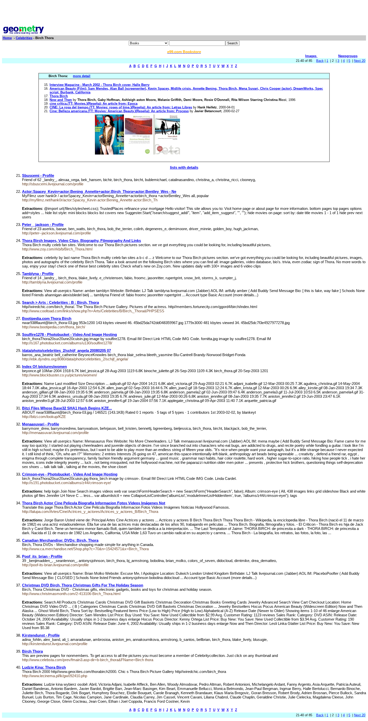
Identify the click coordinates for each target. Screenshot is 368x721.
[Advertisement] (184, 13)
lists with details (184, 167)
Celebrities (24, 38)
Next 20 (359, 61)
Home (7, 38)
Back (320, 61)
